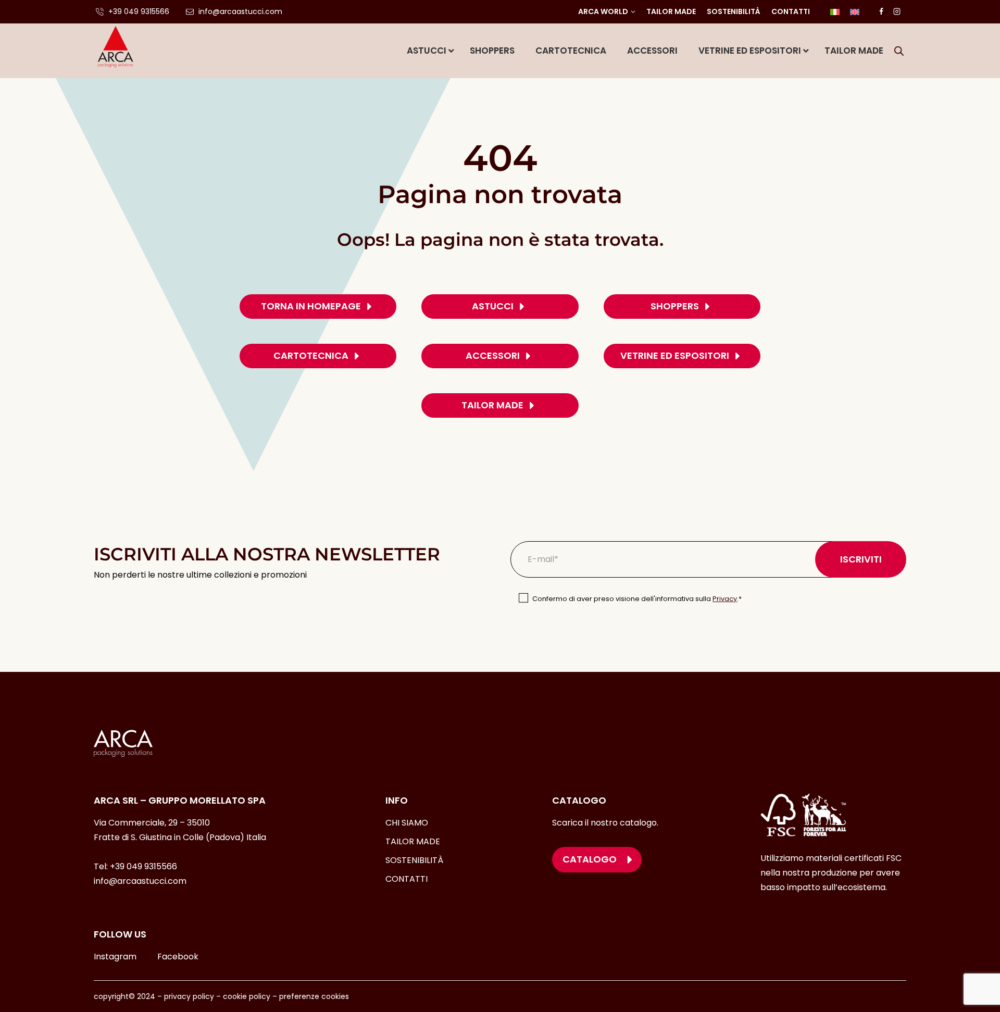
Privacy (724, 598)
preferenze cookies (314, 996)
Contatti (790, 11)
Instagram (115, 957)
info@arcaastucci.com (140, 881)
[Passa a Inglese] (855, 12)
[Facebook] (881, 11)
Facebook (177, 957)
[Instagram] (897, 11)
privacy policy (189, 996)
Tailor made (671, 11)
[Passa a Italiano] (835, 12)
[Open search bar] (899, 51)
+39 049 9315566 (143, 866)
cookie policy (246, 996)
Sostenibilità (733, 11)
